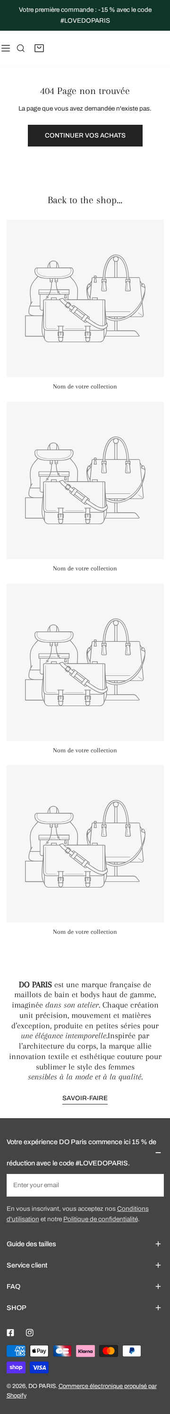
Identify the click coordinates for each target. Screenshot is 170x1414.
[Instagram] (29, 1333)
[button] (39, 48)
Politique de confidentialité (100, 1219)
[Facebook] (10, 1333)
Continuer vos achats (85, 135)
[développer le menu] (5, 47)
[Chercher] (20, 48)
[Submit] (152, 1185)
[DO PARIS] (58, 47)
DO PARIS (42, 1386)
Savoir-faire (85, 1098)
